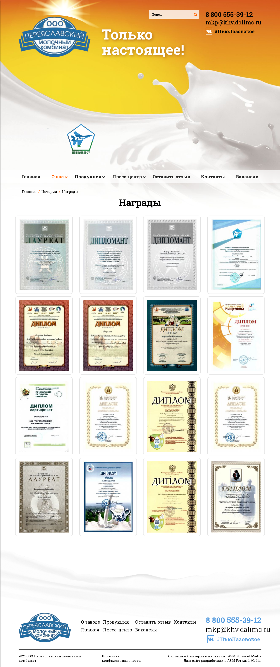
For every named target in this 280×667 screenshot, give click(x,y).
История (49, 191)
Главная (30, 176)
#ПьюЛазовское (234, 31)
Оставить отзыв (171, 176)
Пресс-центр (127, 176)
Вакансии (247, 176)
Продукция (88, 176)
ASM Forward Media (244, 656)
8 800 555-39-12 (229, 14)
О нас (57, 176)
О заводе (90, 622)
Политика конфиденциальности (121, 658)
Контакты (213, 176)
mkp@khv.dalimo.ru (233, 22)
